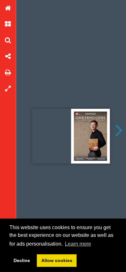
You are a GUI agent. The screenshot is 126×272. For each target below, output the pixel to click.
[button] (8, 8)
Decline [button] (22, 260)
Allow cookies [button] (56, 260)
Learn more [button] (78, 244)
